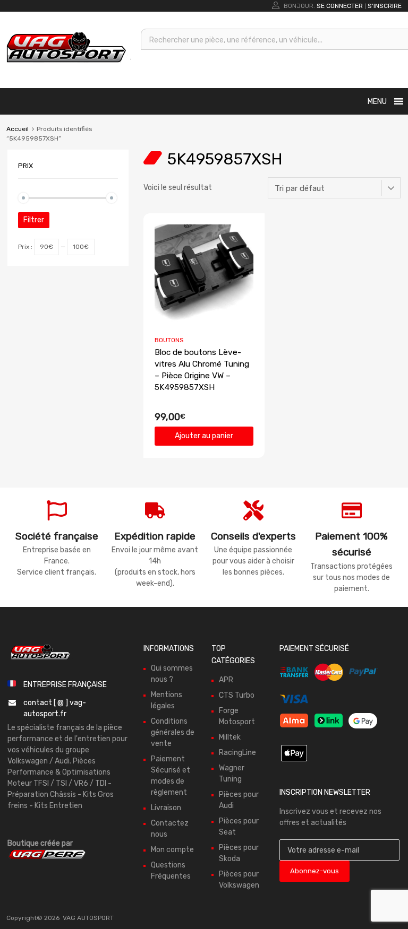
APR (226, 679)
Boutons (169, 340)
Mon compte (172, 849)
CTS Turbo (236, 695)
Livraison (166, 807)
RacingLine (237, 752)
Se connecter (340, 6)
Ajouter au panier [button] (204, 435)
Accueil (17, 129)
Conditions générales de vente (172, 732)
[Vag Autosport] (66, 65)
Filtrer (33, 219)
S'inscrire (385, 6)
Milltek (230, 737)
